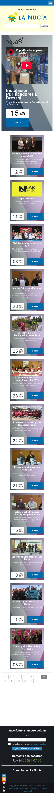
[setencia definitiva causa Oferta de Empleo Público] (26, 514)
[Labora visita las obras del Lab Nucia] (26, 558)
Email (27, 736)
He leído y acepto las (29, 744)
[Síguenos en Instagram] (4, 787)
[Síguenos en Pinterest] (4, 783)
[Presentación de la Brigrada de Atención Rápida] (26, 424)
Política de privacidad (29, 788)
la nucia (17, 122)
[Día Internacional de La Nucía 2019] (26, 245)
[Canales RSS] (4, 779)
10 (11, 677)
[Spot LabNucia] (26, 200)
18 (19, 681)
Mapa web (28, 791)
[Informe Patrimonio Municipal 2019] (26, 290)
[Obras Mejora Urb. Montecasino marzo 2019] (26, 334)
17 (12, 681)
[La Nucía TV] (21, 41)
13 (31, 677)
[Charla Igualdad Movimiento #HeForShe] (26, 648)
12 (24, 677)
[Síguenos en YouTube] (4, 790)
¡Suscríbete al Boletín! (27, 748)
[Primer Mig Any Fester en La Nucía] (26, 603)
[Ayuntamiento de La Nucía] (27, 17)
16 (5, 681)
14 (37, 677)
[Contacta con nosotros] (4, 775)
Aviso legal (13, 788)
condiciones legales (37, 744)
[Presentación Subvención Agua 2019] (26, 469)
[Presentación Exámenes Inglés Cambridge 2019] (26, 379)
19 (25, 681)
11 (18, 677)
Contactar (44, 788)
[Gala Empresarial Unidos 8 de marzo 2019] (26, 155)
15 (44, 677)
